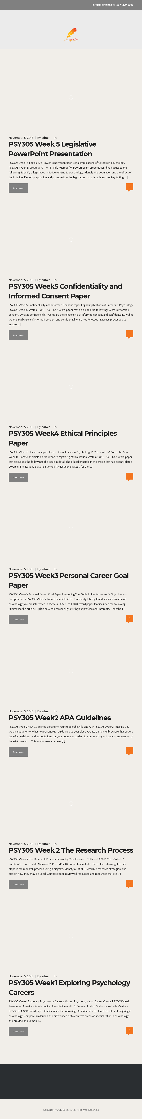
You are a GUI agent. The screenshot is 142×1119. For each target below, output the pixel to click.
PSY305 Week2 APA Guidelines (60, 717)
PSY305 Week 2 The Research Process (71, 850)
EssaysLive (69, 1109)
